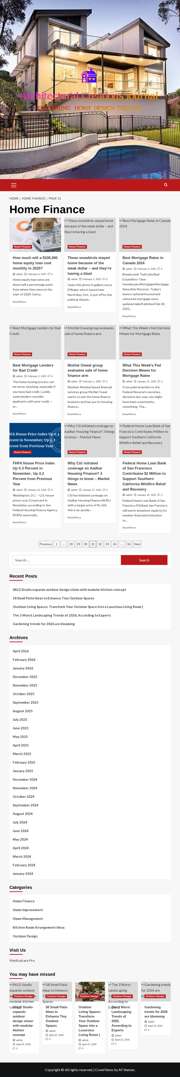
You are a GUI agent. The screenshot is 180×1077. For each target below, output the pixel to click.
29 (78, 544)
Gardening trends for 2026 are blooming (44, 624)
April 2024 (21, 848)
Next (137, 544)
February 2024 (24, 865)
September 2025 (25, 702)
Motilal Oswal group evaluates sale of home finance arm (88, 370)
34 (114, 544)
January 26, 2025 (146, 495)
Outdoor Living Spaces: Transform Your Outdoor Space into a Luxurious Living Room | (78, 607)
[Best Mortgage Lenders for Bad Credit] (35, 342)
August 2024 (23, 814)
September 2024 (25, 805)
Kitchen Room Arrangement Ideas (39, 927)
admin (19, 274)
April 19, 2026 (155, 1026)
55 (129, 544)
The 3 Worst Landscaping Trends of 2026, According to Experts (62, 615)
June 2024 (21, 831)
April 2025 (21, 745)
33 (107, 544)
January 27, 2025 (92, 490)
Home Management (28, 919)
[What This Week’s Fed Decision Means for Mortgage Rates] (145, 342)
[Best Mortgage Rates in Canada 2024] (145, 235)
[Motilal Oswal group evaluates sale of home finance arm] (90, 342)
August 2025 (23, 711)
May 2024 (20, 839)
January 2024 (23, 874)
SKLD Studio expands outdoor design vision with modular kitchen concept (69, 590)
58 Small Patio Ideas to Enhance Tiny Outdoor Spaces (53, 598)
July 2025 (20, 719)
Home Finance (22, 246)
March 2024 (22, 856)
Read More (19, 301)
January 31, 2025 (146, 381)
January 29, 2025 (37, 490)
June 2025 (21, 728)
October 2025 (23, 694)
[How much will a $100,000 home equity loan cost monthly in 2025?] (35, 235)
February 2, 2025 (37, 376)
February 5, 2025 (92, 279)
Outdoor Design (25, 936)
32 (100, 544)
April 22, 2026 (56, 1035)
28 (71, 544)
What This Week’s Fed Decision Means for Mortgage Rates (141, 370)
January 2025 (23, 771)
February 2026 (24, 660)
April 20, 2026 (122, 1039)
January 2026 (23, 668)
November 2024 (25, 788)
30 (85, 544)
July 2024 (20, 822)
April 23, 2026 (23, 1044)
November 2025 (25, 685)
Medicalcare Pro (22, 960)
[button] (13, 184)
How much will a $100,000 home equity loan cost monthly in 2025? (35, 263)
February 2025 (24, 762)
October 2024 (23, 796)
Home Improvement (28, 910)
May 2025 (20, 737)
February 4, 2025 (146, 269)
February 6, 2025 (37, 274)
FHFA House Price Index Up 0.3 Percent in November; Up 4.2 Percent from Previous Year (34, 473)
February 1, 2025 (92, 381)
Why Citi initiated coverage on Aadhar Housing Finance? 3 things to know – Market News (89, 473)
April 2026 (21, 651)
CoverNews (104, 1070)
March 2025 (22, 754)
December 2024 (25, 779)
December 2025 (25, 677)
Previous (46, 544)
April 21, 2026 (89, 1044)
